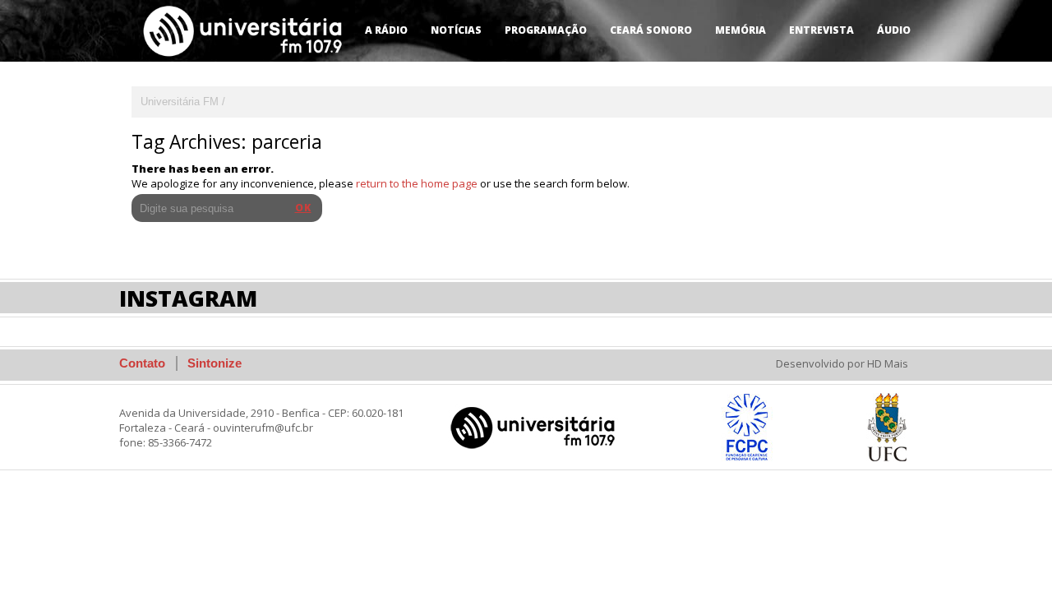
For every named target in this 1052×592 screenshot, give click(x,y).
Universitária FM (180, 101)
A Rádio (386, 30)
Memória (740, 30)
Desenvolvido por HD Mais (842, 363)
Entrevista (821, 30)
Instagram (188, 298)
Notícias (456, 30)
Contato (142, 363)
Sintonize (214, 363)
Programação (546, 30)
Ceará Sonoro (651, 30)
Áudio (894, 30)
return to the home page (417, 183)
